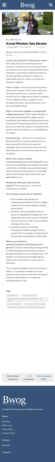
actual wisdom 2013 (29, 295)
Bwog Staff (13, 47)
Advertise (6, 421)
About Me (6, 445)
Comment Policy (8, 433)
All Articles (13, 40)
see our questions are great (35, 304)
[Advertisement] (27, 343)
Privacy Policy (7, 429)
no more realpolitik (14, 304)
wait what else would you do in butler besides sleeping (26, 307)
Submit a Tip (7, 425)
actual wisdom (13, 295)
